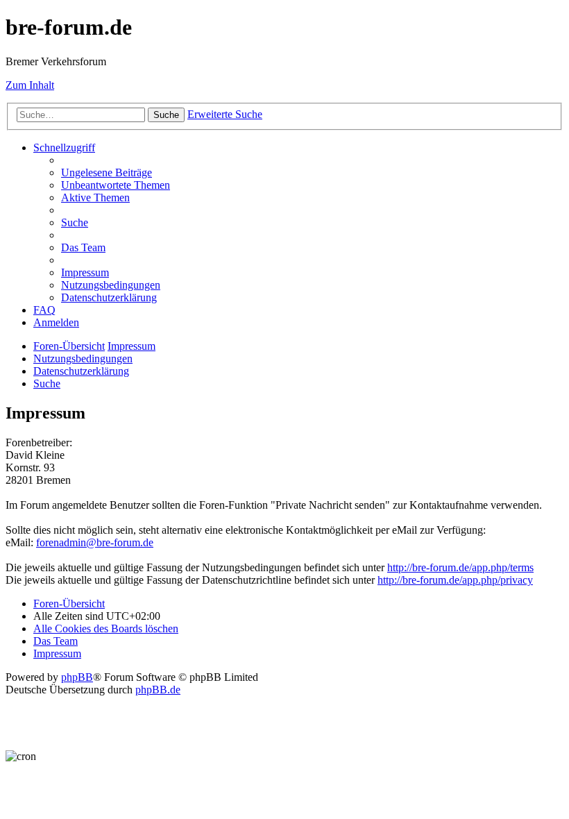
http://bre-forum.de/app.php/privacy (455, 580)
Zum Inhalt (30, 85)
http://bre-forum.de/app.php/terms (460, 567)
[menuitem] (106, 172)
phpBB (77, 677)
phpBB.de (157, 689)
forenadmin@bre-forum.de (94, 542)
